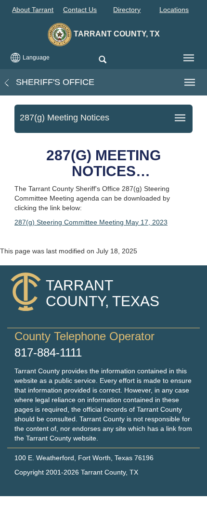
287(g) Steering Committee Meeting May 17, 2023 (91, 222)
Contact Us (80, 9)
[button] (102, 60)
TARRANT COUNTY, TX (116, 34)
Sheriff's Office (53, 82)
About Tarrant (32, 9)
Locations (174, 9)
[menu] (188, 58)
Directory (127, 9)
